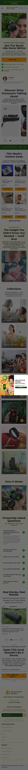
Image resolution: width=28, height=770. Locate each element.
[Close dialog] (26, 375)
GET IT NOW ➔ (21, 387)
